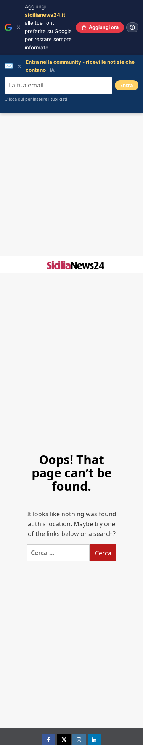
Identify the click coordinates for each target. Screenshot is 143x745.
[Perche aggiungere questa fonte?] (132, 27)
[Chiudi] (18, 27)
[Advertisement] (71, 184)
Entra (126, 85)
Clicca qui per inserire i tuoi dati (36, 99)
